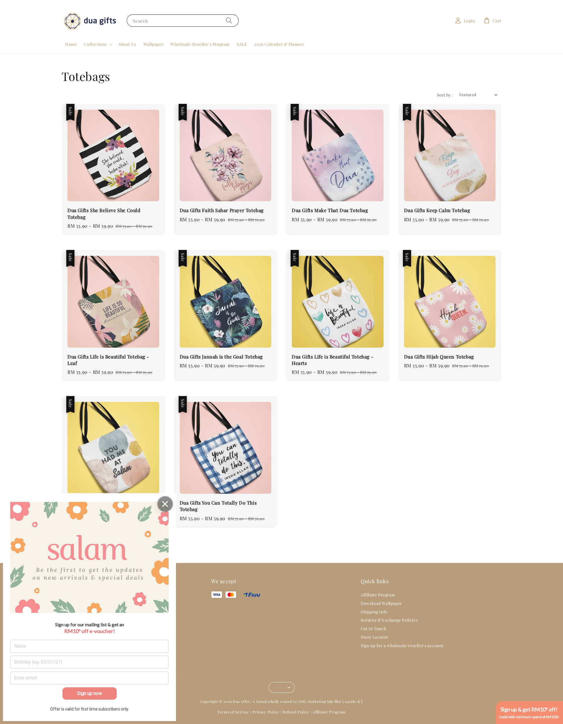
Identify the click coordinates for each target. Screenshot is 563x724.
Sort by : (445, 95)
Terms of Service (233, 711)
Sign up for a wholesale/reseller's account (402, 645)
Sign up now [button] (89, 693)
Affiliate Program (378, 595)
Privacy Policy (265, 711)
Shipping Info (374, 612)
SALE (242, 44)
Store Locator (374, 637)
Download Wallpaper (381, 603)
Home (71, 44)
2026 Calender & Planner (279, 44)
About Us (127, 44)
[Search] (229, 20)
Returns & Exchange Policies (389, 620)
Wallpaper (153, 44)
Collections (95, 44)
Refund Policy (296, 711)
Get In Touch (373, 628)
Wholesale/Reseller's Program (200, 44)
